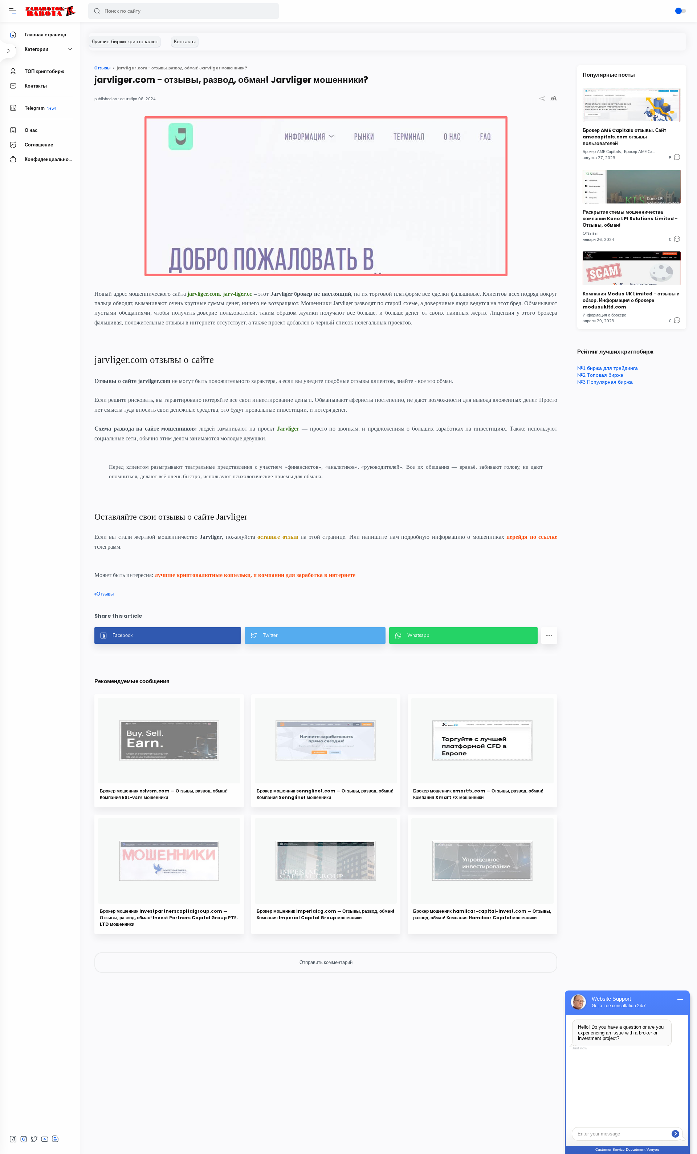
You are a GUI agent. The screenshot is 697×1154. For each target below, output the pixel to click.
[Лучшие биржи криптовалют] (124, 41)
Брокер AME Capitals (602, 151)
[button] (97, 11)
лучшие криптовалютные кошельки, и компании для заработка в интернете (255, 575)
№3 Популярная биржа (605, 382)
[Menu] (12, 11)
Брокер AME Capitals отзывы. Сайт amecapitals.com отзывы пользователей (624, 136)
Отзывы (105, 594)
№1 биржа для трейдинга (607, 368)
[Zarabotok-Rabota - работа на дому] (50, 10)
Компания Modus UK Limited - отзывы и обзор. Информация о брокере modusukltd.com (631, 300)
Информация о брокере (604, 315)
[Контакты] (184, 41)
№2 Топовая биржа (600, 375)
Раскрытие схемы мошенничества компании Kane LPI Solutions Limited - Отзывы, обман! (630, 218)
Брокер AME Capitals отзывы (650, 151)
